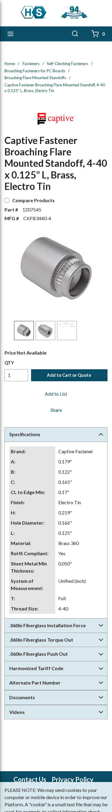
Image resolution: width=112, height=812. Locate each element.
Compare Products (33, 200)
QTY (9, 362)
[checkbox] (6, 200)
